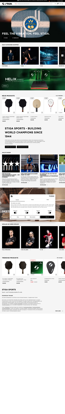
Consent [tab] (17, 199)
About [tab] (48, 199)
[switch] (26, 213)
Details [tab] (32, 199)
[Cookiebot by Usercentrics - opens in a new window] (49, 196)
